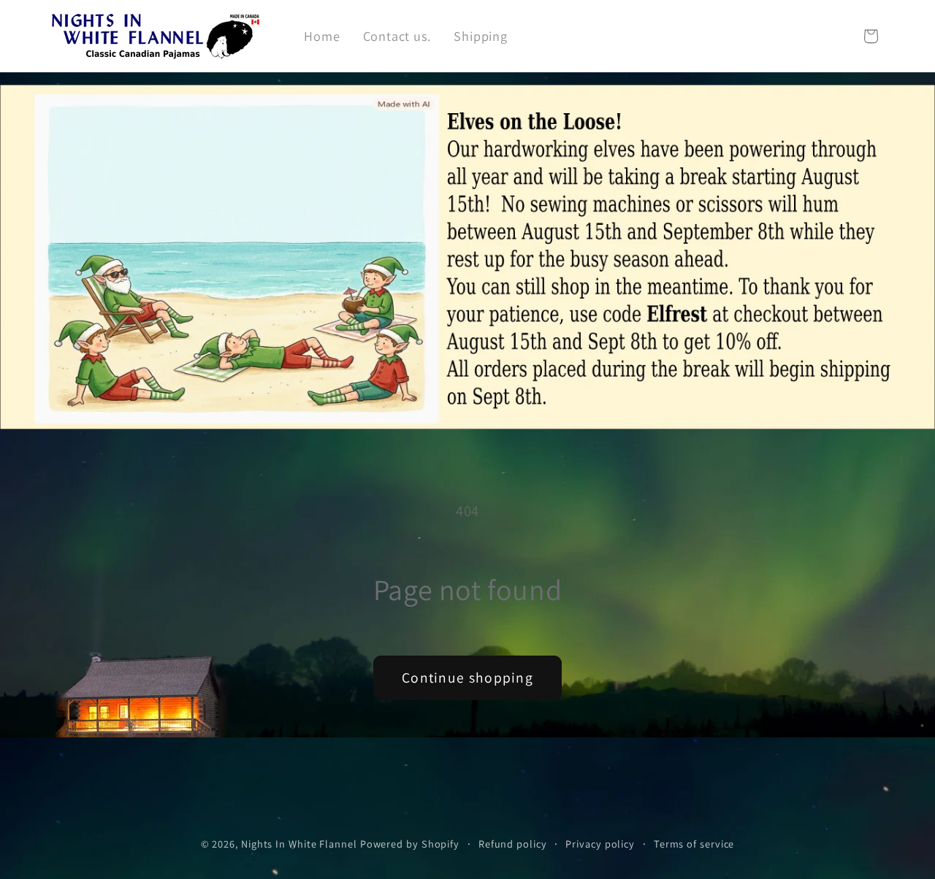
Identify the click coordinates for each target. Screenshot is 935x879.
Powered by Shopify (409, 844)
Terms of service (694, 844)
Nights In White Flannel (299, 844)
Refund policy (512, 844)
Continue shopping (467, 677)
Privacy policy (600, 844)
